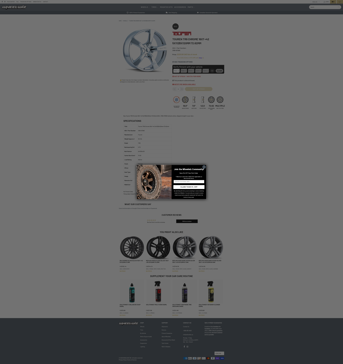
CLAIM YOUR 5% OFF (188, 187)
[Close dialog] (204, 167)
